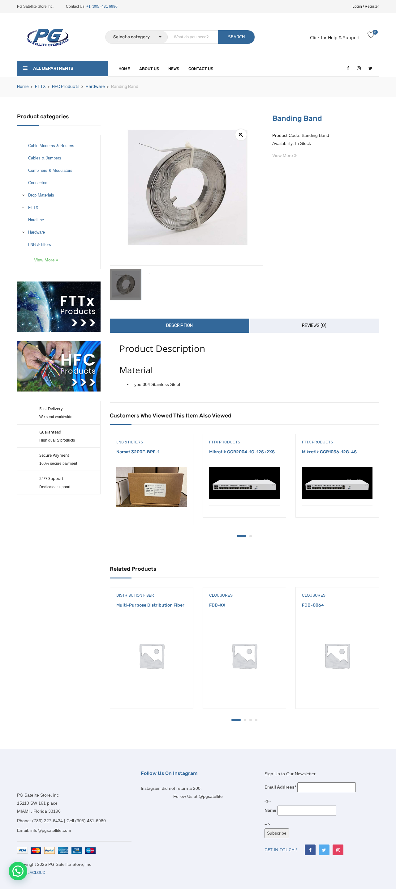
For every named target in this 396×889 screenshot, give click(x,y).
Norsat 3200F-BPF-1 (137, 452)
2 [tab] (250, 536)
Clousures (221, 595)
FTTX (40, 86)
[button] (18, 871)
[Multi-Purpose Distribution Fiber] (151, 655)
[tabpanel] (151, 484)
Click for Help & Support (335, 37)
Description (179, 325)
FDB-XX (217, 605)
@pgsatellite (211, 796)
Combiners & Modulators (50, 170)
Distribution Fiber (135, 595)
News (173, 68)
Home (124, 68)
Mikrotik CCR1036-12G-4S (329, 452)
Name (270, 810)
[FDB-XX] (244, 655)
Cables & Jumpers (44, 158)
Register (372, 6)
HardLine (36, 220)
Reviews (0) (314, 325)
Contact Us (200, 68)
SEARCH (236, 37)
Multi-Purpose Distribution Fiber (150, 605)
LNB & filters (39, 244)
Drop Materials (41, 195)
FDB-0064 (313, 605)
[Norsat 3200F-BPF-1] (151, 486)
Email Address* (280, 787)
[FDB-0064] (337, 655)
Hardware (95, 86)
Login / (358, 6)
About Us (149, 68)
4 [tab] (256, 720)
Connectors (38, 182)
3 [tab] (250, 720)
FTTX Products (224, 442)
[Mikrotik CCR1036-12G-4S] (337, 483)
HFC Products (66, 86)
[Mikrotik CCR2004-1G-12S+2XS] (244, 483)
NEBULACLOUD (31, 872)
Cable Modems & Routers (51, 145)
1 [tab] (241, 536)
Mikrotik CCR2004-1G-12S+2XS (242, 452)
